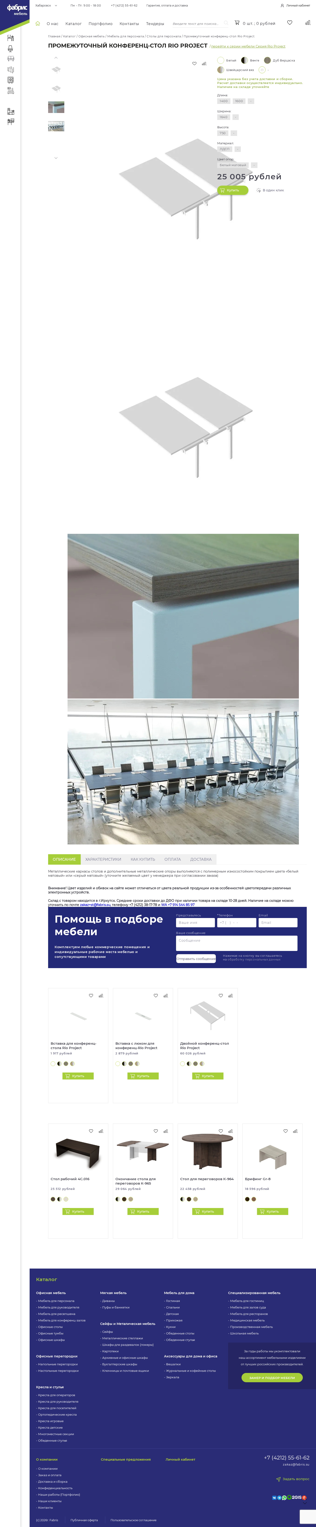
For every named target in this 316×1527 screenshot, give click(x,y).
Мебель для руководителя (58, 1307)
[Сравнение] (308, 22)
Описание (64, 859)
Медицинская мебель (247, 1320)
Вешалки (173, 1364)
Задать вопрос (296, 1479)
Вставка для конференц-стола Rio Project (73, 1045)
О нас (53, 24)
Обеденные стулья (52, 1440)
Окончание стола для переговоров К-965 (135, 1181)
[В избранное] (194, 63)
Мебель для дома (179, 1293)
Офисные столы (50, 1327)
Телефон (225, 915)
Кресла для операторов (56, 1395)
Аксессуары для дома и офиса (190, 1356)
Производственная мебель (251, 1327)
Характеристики (103, 859)
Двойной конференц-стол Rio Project (204, 1045)
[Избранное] (289, 22)
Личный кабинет (180, 1459)
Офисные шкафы (51, 1340)
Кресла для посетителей (57, 1408)
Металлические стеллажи (122, 1338)
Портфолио (100, 24)
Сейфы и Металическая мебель (127, 1324)
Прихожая (174, 1320)
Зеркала (172, 1377)
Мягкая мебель (113, 1293)
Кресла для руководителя (58, 1401)
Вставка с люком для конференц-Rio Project (136, 1045)
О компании (47, 1459)
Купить (233, 190)
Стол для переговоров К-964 (207, 1179)
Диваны (108, 1301)
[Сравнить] (204, 63)
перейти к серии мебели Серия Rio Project (248, 46)
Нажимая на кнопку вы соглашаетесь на (252, 957)
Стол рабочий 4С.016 (70, 1179)
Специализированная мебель (254, 1293)
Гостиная (173, 1301)
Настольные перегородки (58, 1370)
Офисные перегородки (56, 1356)
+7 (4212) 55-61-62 (124, 5)
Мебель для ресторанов (249, 1314)
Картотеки (110, 1351)
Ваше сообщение (191, 933)
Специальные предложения (126, 1459)
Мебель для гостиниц (247, 1301)
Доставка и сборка (53, 1481)
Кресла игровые (51, 1421)
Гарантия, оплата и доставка (167, 5)
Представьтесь (188, 915)
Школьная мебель (244, 1333)
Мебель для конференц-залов (62, 1320)
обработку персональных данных (254, 959)
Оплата (172, 859)
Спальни (173, 1307)
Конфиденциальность (55, 1488)
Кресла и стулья (50, 1387)
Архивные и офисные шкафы (125, 1357)
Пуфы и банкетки (116, 1307)
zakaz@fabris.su (296, 1464)
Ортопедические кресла (57, 1414)
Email (263, 915)
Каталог (73, 24)
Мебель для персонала (56, 1301)
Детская (172, 1314)
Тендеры (155, 24)
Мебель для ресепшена (56, 1314)
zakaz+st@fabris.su (95, 905)
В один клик (273, 190)
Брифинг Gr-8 (258, 1179)
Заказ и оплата (50, 1475)
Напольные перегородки (58, 1364)
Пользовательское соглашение (133, 1520)
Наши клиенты (50, 1501)
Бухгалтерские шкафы (119, 1364)
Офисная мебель (51, 1293)
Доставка (201, 859)
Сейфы (107, 1332)
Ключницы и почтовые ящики (125, 1370)
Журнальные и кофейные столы (191, 1370)
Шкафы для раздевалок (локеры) (128, 1345)
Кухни (171, 1327)
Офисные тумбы (50, 1333)
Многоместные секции (56, 1434)
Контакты (129, 24)
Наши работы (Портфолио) (59, 1494)
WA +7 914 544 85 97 (178, 905)
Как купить (143, 859)
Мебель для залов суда (248, 1307)
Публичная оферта (84, 1520)
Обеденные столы (180, 1333)
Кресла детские (50, 1427)
